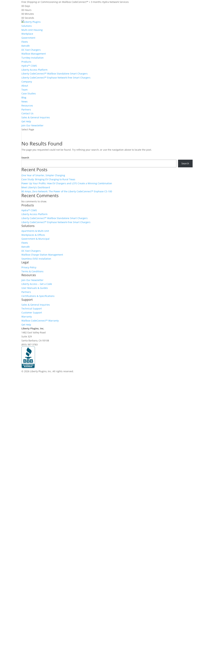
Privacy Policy (28, 267)
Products (26, 61)
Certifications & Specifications (38, 296)
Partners (26, 109)
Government (28, 37)
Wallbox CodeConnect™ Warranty (40, 320)
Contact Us (27, 113)
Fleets (24, 41)
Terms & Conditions (32, 271)
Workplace (27, 33)
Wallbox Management (33, 53)
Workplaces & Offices (33, 234)
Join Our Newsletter (32, 125)
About (24, 85)
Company (26, 81)
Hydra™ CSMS (29, 65)
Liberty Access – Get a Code (36, 284)
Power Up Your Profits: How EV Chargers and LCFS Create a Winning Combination (66, 183)
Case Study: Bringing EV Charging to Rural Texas (48, 179)
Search (25, 157)
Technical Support (31, 308)
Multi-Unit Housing (32, 29)
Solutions (26, 25)
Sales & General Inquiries (35, 117)
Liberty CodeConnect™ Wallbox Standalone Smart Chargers (54, 73)
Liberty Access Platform (34, 69)
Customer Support (31, 312)
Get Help (26, 121)
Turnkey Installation (32, 57)
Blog (23, 97)
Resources (27, 105)
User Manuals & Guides (34, 288)
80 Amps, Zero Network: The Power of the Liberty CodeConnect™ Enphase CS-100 (66, 191)
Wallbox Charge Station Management (42, 254)
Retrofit (25, 45)
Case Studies (28, 93)
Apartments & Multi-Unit (35, 230)
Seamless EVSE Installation (36, 258)
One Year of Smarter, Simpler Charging (43, 175)
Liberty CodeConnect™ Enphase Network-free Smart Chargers (55, 77)
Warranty (26, 316)
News (24, 101)
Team (24, 89)
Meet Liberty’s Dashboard (35, 187)
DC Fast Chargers (31, 49)
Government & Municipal (35, 238)
